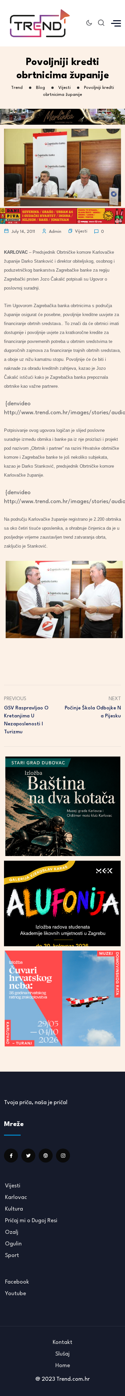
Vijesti (81, 231)
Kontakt (62, 1342)
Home (62, 1365)
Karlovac (16, 1197)
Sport (12, 1255)
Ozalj (11, 1232)
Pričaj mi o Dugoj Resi (31, 1221)
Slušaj (62, 1354)
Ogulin (13, 1244)
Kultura (14, 1209)
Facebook (17, 1282)
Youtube (15, 1293)
